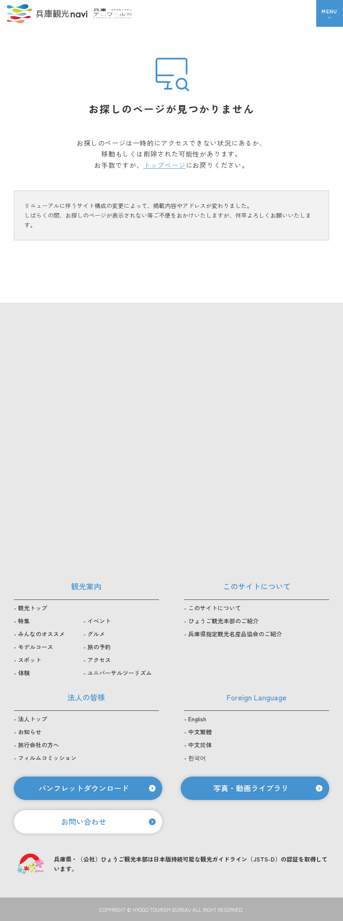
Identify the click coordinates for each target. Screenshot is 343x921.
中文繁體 (200, 732)
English (197, 719)
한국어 (197, 758)
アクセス (99, 660)
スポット (29, 660)
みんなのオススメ (41, 634)
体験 (24, 673)
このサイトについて (214, 608)
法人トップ (32, 719)
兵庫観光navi (47, 13)
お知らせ (29, 732)
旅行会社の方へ (38, 745)
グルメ (96, 634)
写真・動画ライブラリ (251, 787)
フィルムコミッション (47, 758)
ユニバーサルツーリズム (119, 673)
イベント (99, 621)
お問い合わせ (83, 821)
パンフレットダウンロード (83, 787)
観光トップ (32, 608)
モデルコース (35, 647)
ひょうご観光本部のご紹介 (223, 621)
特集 (24, 621)
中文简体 (200, 745)
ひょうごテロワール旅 (113, 13)
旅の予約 (99, 647)
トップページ (164, 165)
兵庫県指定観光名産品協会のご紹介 (235, 634)
